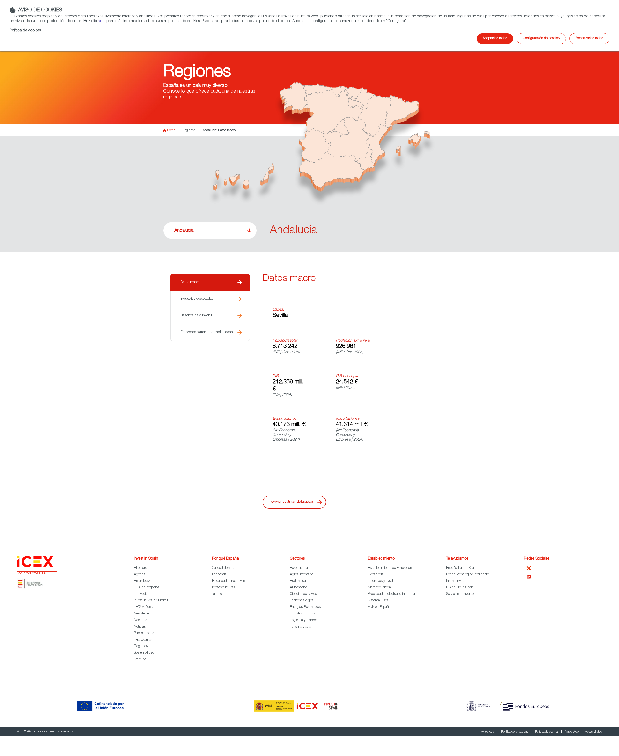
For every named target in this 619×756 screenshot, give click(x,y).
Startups (140, 659)
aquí (101, 21)
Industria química (303, 613)
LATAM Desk (143, 607)
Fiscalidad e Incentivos (228, 581)
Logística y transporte (305, 620)
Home (171, 130)
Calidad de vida (223, 568)
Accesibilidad (593, 731)
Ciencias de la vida (303, 594)
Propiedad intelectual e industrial (392, 594)
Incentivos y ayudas (382, 581)
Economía (219, 574)
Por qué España (225, 559)
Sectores (297, 559)
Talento (217, 594)
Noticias (140, 627)
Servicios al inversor (460, 594)
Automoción (299, 587)
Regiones (189, 130)
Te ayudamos (457, 559)
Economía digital (302, 600)
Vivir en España (379, 607)
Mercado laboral (379, 587)
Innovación (141, 594)
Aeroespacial (299, 568)
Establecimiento (381, 559)
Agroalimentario (301, 574)
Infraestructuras (223, 587)
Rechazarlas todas (589, 38)
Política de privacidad (515, 731)
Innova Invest (455, 581)
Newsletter (141, 613)
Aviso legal (488, 731)
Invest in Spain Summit (151, 600)
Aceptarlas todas (495, 38)
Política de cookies (547, 731)
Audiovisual (298, 581)
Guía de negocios (146, 587)
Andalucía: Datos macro (219, 130)
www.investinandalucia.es (292, 502)
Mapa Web (572, 731)
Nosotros (140, 620)
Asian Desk (142, 581)
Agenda (139, 574)
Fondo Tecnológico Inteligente (467, 574)
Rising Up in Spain (460, 587)
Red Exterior (143, 640)
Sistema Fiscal (378, 600)
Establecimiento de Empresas (390, 568)
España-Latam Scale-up (463, 568)
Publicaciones (144, 633)
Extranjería (375, 574)
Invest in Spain (146, 559)
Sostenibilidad (144, 653)
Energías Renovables (305, 607)
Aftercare (140, 568)
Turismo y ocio (300, 627)
